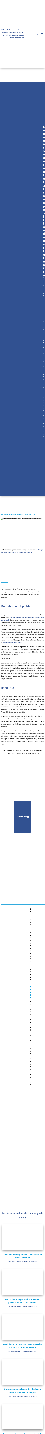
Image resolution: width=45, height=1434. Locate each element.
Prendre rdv (21, 817)
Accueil (43, 293)
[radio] (30, 987)
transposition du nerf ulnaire (12, 643)
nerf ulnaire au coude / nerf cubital (20, 552)
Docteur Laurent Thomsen (13, 515)
